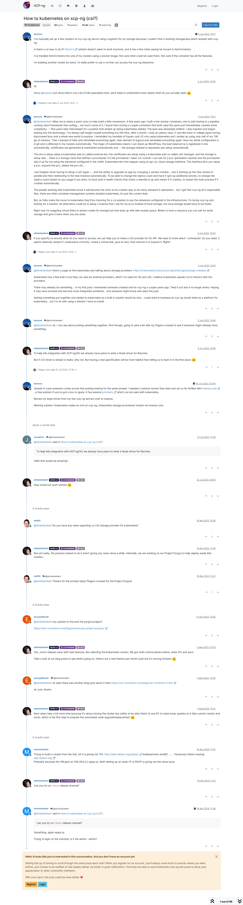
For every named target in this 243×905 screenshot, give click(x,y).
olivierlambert (41, 81)
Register (31, 884)
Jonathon (39, 437)
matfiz (37, 520)
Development (33, 25)
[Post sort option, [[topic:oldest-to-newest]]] (196, 24)
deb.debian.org (43, 757)
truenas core (209, 388)
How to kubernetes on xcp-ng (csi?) (81, 441)
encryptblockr (41, 616)
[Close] (216, 856)
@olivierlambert (54, 116)
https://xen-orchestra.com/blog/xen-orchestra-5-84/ (142, 682)
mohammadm (41, 749)
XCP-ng (39, 5)
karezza (38, 34)
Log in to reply (211, 24)
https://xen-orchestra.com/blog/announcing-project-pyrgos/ (69, 628)
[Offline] (28, 36)
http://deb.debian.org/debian (121, 754)
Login (42, 884)
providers (107, 392)
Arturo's (69, 49)
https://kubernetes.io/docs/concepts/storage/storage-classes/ (169, 270)
